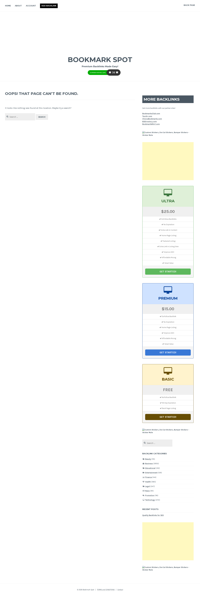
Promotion (149, 495)
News (147, 491)
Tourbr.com (147, 116)
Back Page (189, 5)
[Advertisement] (100, 32)
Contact (120, 590)
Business (149, 464)
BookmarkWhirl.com (151, 124)
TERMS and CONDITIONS (106, 590)
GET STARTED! (168, 271)
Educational (150, 468)
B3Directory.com (149, 122)
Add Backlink (48, 5)
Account (31, 5)
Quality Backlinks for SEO (153, 515)
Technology (150, 500)
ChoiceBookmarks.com (152, 119)
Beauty (148, 459)
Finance (148, 477)
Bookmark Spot (100, 60)
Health (148, 482)
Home (8, 5)
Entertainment (151, 473)
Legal (147, 486)
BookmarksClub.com (151, 114)
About (18, 5)
